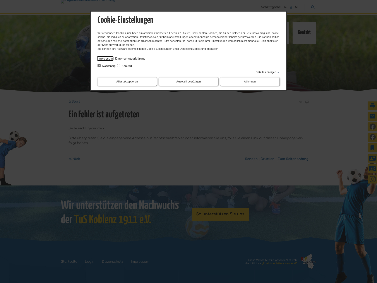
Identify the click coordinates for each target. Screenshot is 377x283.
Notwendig (109, 66)
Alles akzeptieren (127, 81)
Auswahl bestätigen (188, 81)
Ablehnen (250, 81)
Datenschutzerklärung (130, 58)
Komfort (126, 66)
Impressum (105, 58)
